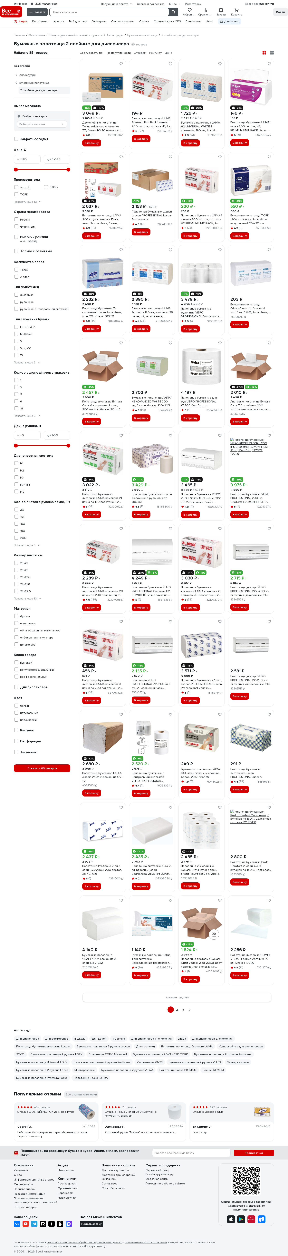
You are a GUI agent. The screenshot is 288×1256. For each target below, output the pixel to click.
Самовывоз (109, 1183)
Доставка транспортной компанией (118, 1177)
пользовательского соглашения (146, 1242)
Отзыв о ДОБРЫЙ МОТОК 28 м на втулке (45, 1111)
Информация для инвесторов (34, 1179)
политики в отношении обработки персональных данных (84, 1242)
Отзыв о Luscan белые (208, 1111)
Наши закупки (67, 1197)
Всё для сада (78, 21)
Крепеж (59, 21)
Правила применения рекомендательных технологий (35, 1200)
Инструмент (40, 21)
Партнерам (65, 1193)
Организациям (68, 1188)
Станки (144, 21)
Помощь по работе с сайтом (165, 1183)
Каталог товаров (25, 1207)
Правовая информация (29, 1193)
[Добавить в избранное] (121, 64)
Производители (24, 1189)
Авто (209, 21)
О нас (18, 1175)
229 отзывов (218, 1107)
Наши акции (66, 1170)
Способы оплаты (113, 1188)
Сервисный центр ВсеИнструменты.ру (159, 1172)
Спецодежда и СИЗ (167, 21)
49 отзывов (42, 1107)
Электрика (99, 21)
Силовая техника (123, 21)
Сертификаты (23, 1184)
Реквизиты (21, 1170)
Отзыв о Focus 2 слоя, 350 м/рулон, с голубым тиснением (131, 1113)
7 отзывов (129, 1107)
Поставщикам (67, 1183)
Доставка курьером (115, 1170)
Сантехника (194, 21)
